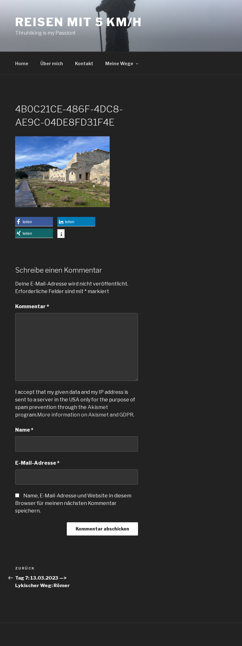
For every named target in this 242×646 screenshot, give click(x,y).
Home (21, 63)
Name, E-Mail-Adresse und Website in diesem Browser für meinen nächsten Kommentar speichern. (73, 503)
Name (24, 430)
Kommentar (32, 306)
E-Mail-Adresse (37, 463)
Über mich (51, 63)
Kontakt (84, 63)
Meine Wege (119, 63)
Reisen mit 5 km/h (78, 22)
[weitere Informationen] (61, 234)
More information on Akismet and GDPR (85, 415)
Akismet (98, 407)
